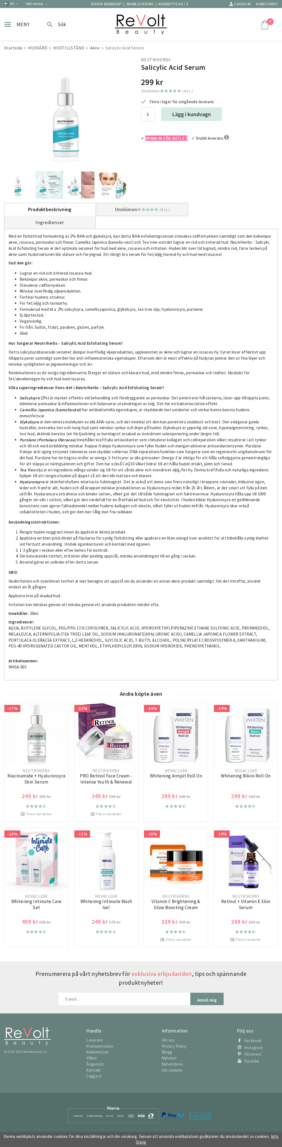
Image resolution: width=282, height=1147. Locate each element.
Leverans (94, 1040)
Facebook (253, 1040)
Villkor (91, 1058)
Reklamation (97, 1052)
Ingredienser (50, 222)
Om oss (168, 1040)
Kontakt (93, 1070)
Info (275, 1136)
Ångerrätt (95, 1064)
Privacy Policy (174, 1046)
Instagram (253, 1047)
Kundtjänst (267, 3)
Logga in (242, 3)
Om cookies (172, 1070)
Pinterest (253, 1054)
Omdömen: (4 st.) (167, 91)
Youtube (251, 1061)
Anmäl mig (207, 1000)
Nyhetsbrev (172, 1064)
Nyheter (169, 1058)
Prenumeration (99, 1046)
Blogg (167, 1052)
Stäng (141, 1142)
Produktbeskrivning (50, 209)
